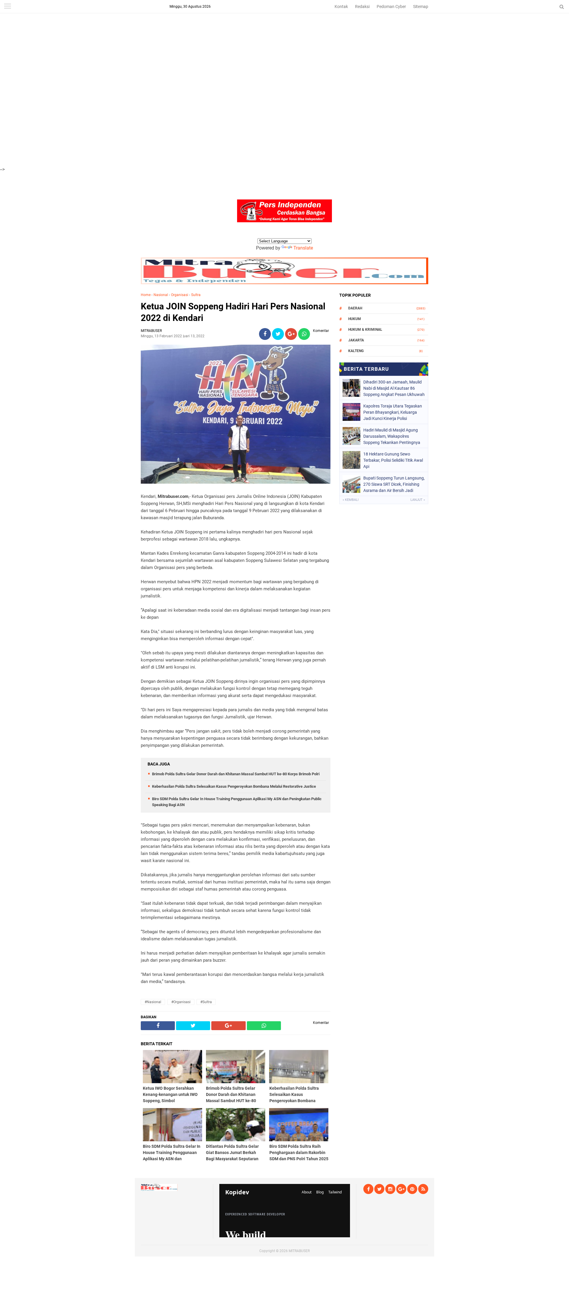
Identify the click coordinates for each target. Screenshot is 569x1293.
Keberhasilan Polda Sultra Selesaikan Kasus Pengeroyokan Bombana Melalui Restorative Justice (234, 786)
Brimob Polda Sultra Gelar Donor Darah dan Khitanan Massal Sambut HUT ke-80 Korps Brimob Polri (235, 774)
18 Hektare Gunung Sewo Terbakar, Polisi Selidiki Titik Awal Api (393, 460)
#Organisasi (181, 1002)
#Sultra (206, 1002)
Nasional (161, 295)
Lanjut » (417, 500)
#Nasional (153, 1002)
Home (146, 295)
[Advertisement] (178, 41)
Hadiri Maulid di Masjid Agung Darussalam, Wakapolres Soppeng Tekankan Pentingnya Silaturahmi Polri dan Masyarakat (394, 436)
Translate (303, 248)
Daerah (355, 308)
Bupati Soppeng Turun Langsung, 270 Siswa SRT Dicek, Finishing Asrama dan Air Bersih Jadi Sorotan (394, 484)
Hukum (354, 319)
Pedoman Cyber (391, 6)
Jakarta (356, 340)
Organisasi (179, 295)
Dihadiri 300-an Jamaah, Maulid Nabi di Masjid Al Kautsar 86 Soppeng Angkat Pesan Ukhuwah (394, 388)
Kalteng (356, 351)
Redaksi (362, 6)
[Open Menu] (7, 6)
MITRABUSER (299, 1251)
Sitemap (420, 6)
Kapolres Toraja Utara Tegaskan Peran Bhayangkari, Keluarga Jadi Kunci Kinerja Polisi (392, 412)
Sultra (196, 295)
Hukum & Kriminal (365, 329)
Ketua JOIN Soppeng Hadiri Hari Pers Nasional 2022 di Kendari (233, 312)
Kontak (341, 6)
